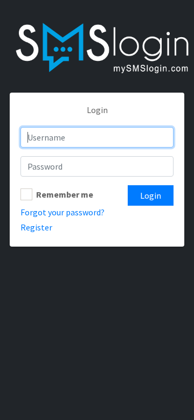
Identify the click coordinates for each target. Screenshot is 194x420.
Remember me (64, 194)
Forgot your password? (62, 212)
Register (36, 227)
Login (150, 195)
